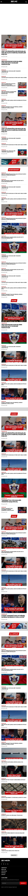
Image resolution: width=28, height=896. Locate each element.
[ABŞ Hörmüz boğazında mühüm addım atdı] (14, 753)
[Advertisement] (14, 18)
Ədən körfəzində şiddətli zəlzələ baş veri (12, 832)
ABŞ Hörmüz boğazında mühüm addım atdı (12, 762)
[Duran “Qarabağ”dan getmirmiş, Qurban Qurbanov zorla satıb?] (14, 394)
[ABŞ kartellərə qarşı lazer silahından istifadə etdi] (14, 375)
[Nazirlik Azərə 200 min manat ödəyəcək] (14, 806)
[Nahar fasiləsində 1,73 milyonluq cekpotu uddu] (14, 789)
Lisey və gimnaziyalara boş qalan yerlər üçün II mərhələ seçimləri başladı (13, 52)
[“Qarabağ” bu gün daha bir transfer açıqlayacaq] (22, 152)
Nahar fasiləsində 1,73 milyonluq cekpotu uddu (13, 797)
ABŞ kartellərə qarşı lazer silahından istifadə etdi (13, 101)
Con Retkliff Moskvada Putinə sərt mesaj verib (14, 77)
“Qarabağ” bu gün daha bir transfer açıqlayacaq (11, 71)
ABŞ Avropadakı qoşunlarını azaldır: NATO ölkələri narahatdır (11, 63)
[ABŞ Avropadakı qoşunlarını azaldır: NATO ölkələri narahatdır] (22, 93)
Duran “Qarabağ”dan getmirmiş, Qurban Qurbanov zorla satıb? (11, 107)
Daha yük (13, 855)
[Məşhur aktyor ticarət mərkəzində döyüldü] (14, 771)
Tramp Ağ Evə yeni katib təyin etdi (10, 850)
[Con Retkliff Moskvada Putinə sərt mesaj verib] (14, 356)
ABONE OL (23, 883)
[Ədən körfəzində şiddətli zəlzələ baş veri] (14, 824)
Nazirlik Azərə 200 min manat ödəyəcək (11, 815)
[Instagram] (3, 864)
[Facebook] (1, 864)
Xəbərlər (4, 49)
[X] (7, 864)
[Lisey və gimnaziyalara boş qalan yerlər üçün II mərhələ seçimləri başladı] (14, 42)
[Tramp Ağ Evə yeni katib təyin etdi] (14, 842)
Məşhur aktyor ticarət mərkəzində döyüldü (13, 779)
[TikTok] (5, 864)
